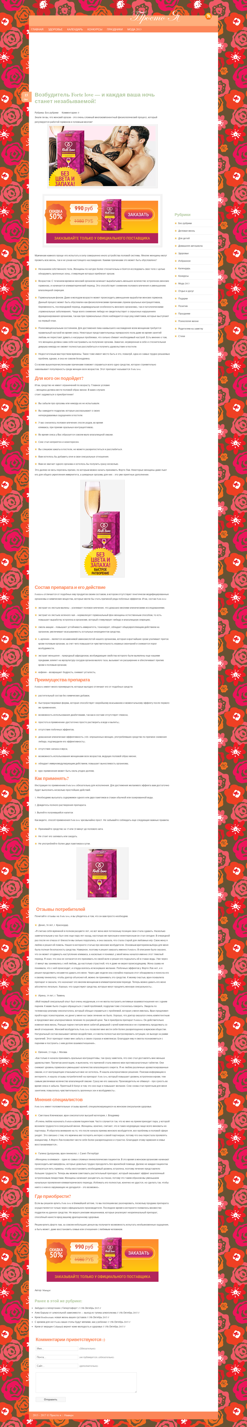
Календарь (75, 29)
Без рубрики (51, 112)
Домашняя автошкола (190, 245)
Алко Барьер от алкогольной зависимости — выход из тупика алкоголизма (75, 1312)
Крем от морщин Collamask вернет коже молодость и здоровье (68, 1326)
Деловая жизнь (186, 230)
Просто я (55, 1415)
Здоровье (55, 29)
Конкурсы (94, 29)
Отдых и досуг (186, 290)
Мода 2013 (134, 29)
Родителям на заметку (190, 328)
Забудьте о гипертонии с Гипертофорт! (56, 1307)
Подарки (183, 298)
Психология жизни (188, 321)
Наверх (69, 1415)
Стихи (181, 336)
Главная (37, 29)
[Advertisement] (123, 60)
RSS (208, 18)
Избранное (184, 260)
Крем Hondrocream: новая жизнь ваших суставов (60, 1317)
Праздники (115, 29)
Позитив (183, 305)
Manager (46, 1290)
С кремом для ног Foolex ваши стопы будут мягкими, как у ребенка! (71, 1321)
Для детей (184, 238)
